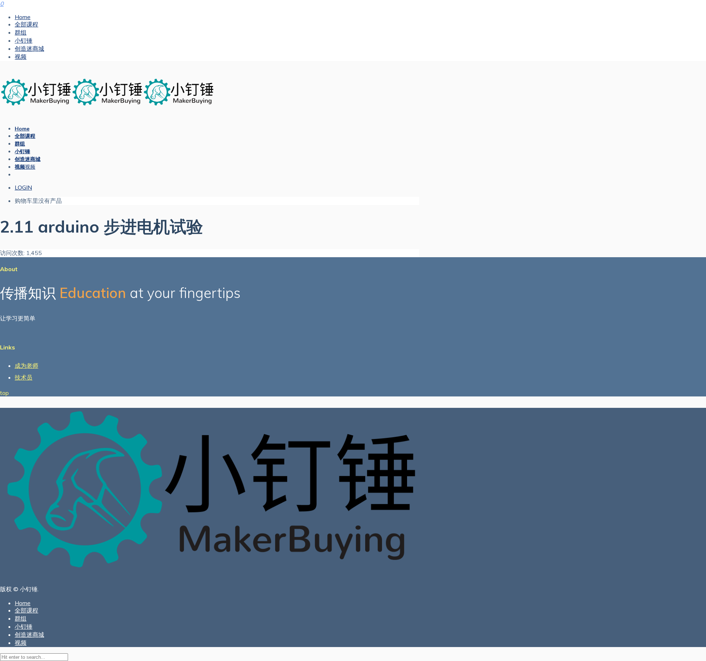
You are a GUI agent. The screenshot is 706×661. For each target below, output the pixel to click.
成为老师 (26, 365)
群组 (20, 32)
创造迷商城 (29, 48)
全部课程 (26, 24)
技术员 (23, 377)
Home (23, 17)
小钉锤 (23, 40)
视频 (20, 56)
